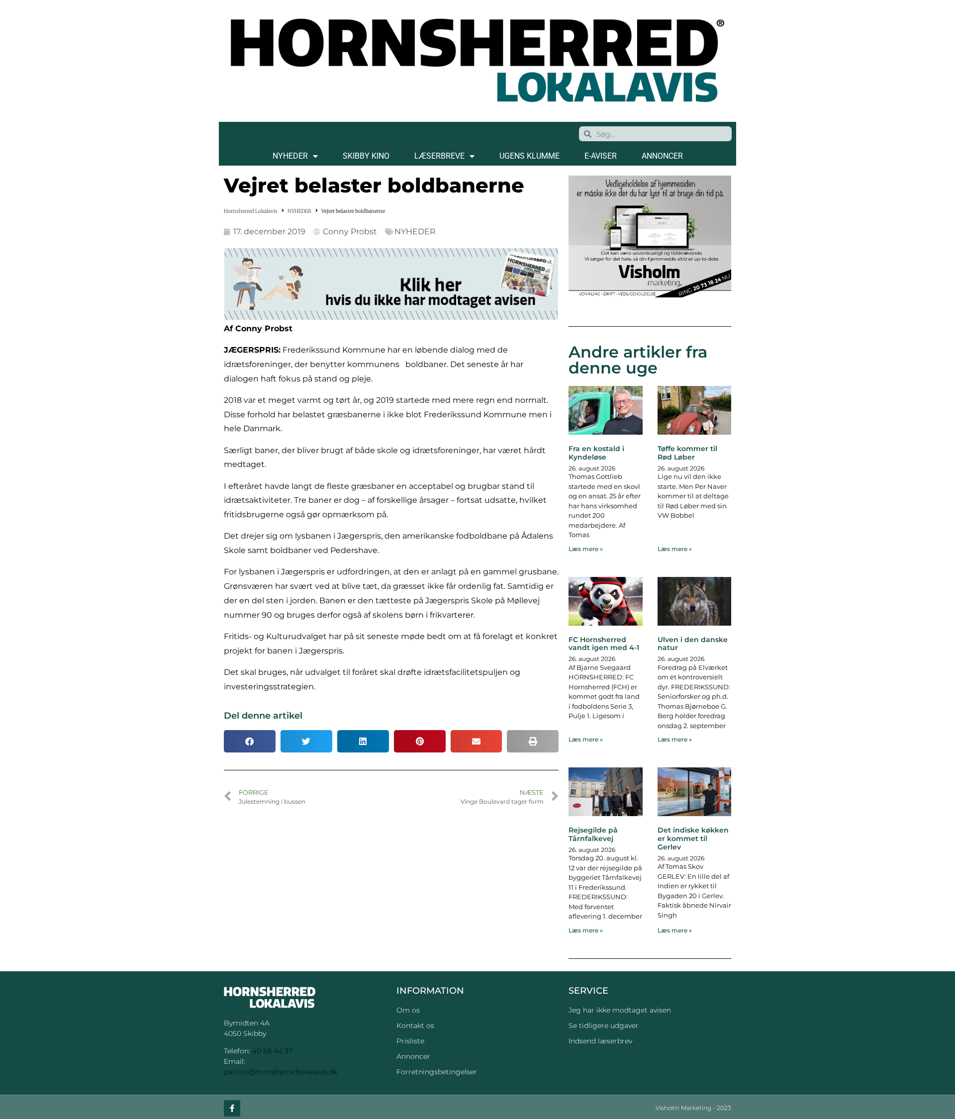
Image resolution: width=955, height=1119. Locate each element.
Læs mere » (586, 549)
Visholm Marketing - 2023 (693, 1108)
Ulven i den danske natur (693, 644)
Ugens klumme (529, 156)
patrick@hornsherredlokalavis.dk (280, 1071)
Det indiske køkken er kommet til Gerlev (693, 838)
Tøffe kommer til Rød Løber (687, 453)
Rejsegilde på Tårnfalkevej (593, 834)
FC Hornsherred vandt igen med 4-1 (604, 644)
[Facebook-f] (232, 1108)
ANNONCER (662, 156)
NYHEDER (290, 156)
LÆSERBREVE (439, 156)
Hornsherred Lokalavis (251, 211)
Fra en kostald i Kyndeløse (596, 453)
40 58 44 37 (272, 1050)
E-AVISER (600, 156)
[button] (250, 741)
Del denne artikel (263, 715)
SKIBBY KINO (366, 156)
